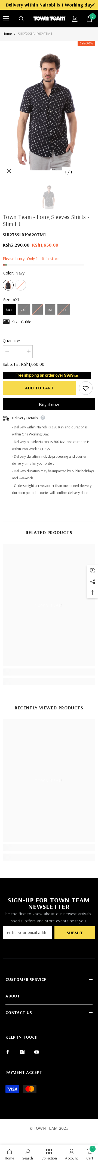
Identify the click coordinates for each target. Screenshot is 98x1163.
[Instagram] (22, 1052)
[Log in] (75, 19)
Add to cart (39, 387)
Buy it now (49, 404)
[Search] (21, 19)
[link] (49, 672)
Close (93, 5)
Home (7, 33)
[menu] (6, 18)
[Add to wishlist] (86, 388)
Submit (75, 932)
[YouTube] (36, 1052)
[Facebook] (8, 1052)
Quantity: (11, 340)
